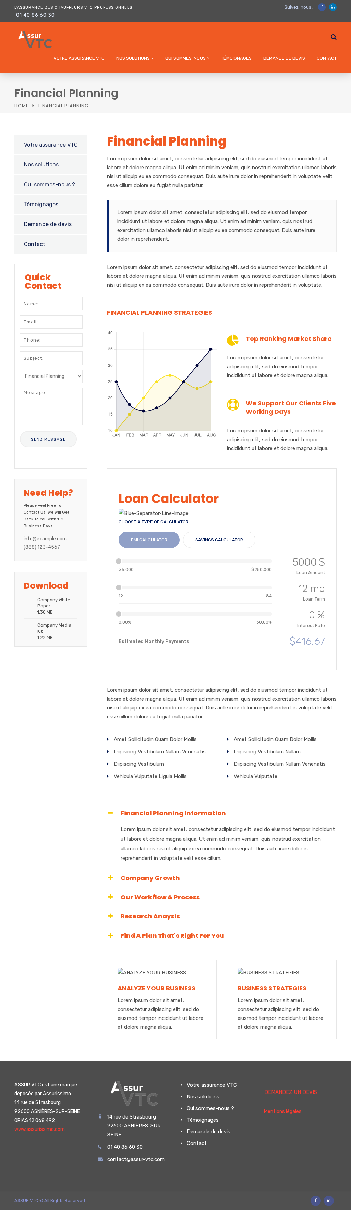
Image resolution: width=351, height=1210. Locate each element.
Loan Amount (310, 572)
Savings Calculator (219, 539)
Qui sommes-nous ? (187, 58)
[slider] (118, 561)
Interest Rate (311, 625)
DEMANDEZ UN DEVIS (290, 1092)
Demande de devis (284, 58)
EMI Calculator (149, 539)
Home (21, 105)
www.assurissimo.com (39, 1129)
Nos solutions (133, 58)
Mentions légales (283, 1111)
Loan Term (314, 599)
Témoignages (236, 58)
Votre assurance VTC (79, 58)
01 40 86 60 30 (35, 15)
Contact (327, 58)
